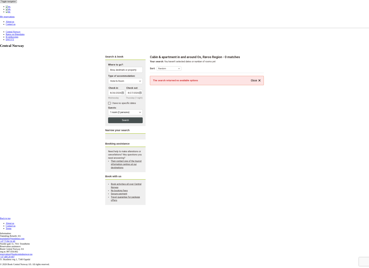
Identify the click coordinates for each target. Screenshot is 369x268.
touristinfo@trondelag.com (12, 238)
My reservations (7, 16)
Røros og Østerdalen (15, 34)
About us (10, 21)
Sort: (152, 68)
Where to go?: (116, 65)
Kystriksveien (12, 37)
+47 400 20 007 (7, 257)
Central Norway (13, 32)
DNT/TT (10, 39)
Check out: (132, 88)
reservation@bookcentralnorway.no (16, 254)
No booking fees (119, 190)
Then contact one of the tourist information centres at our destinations (126, 164)
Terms (8, 228)
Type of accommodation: (121, 76)
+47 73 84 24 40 (7, 241)
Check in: (113, 88)
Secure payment (119, 193)
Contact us (10, 24)
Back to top (5, 218)
